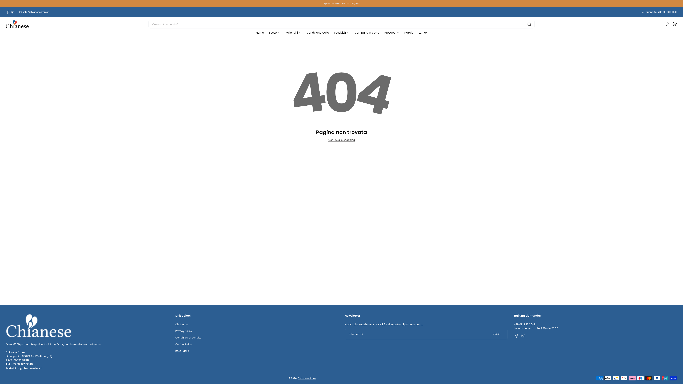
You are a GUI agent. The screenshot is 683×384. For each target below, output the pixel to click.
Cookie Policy (183, 344)
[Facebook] (8, 12)
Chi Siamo (181, 324)
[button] (674, 24)
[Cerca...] (529, 24)
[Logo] (17, 24)
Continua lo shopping (341, 140)
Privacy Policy (183, 331)
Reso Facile (182, 351)
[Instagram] (13, 12)
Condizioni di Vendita (188, 337)
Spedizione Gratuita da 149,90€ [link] (341, 3)
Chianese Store (307, 378)
